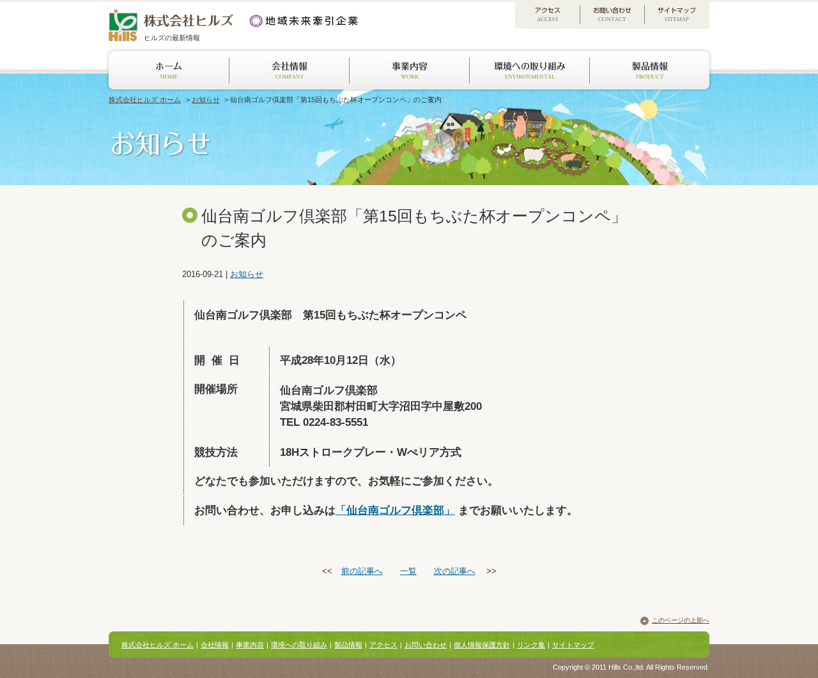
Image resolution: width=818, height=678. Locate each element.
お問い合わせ (426, 645)
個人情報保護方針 (482, 645)
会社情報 (215, 645)
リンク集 (531, 645)
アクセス (383, 645)
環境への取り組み (299, 645)
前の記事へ (362, 571)
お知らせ (206, 99)
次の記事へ (454, 571)
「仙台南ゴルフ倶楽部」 (395, 510)
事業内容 (250, 645)
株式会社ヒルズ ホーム (145, 99)
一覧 (408, 571)
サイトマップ (573, 645)
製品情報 (348, 645)
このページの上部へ (680, 620)
